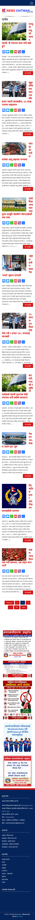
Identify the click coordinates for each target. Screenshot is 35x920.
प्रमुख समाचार (6, 859)
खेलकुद (4, 868)
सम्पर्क (3, 882)
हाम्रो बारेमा (5, 879)
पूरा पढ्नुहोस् (28, 73)
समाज (3, 862)
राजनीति (4, 865)
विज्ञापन (4, 876)
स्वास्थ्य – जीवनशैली (7, 873)
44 (17, 607)
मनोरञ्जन (4, 871)
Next (23, 607)
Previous (9, 602)
